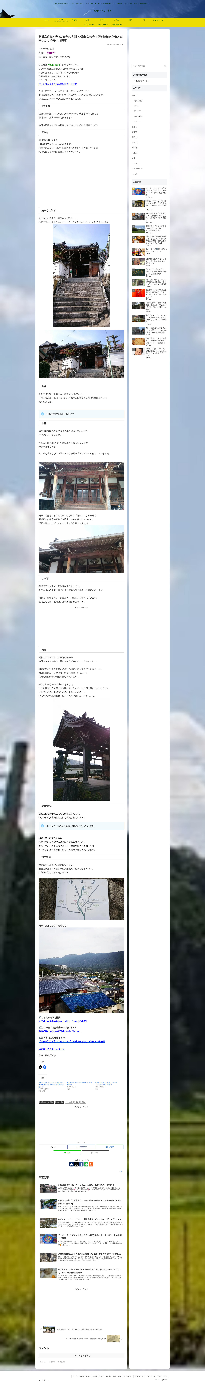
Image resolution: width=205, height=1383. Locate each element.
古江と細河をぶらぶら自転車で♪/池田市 (58, 84)
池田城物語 (138, 101)
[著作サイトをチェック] (71, 1164)
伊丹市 (134, 142)
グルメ (136, 106)
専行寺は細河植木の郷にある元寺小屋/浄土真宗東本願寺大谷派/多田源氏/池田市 (51, 1085)
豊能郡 (134, 148)
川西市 (134, 137)
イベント (137, 121)
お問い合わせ (139, 1376)
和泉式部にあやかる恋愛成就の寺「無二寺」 (60, 1031)
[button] (95, 1152)
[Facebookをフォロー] (81, 1164)
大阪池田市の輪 (162, 1376)
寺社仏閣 (43, 1102)
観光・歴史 (60, 1102)
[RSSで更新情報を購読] (91, 1164)
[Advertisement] (81, 624)
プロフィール (150, 1376)
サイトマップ (127, 1376)
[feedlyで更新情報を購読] (86, 1164)
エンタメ (135, 163)
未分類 (134, 174)
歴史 (77, 1102)
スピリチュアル (138, 168)
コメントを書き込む (81, 1355)
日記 (119, 1376)
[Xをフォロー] (76, 1164)
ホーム (75, 1376)
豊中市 (134, 132)
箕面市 (134, 127)
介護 (133, 158)
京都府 (134, 153)
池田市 (51, 1102)
